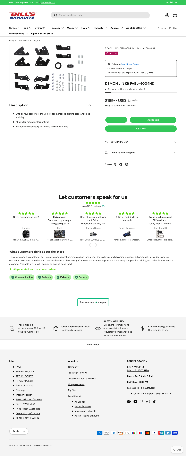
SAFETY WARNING (25, 404)
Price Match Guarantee (28, 408)
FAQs (18, 366)
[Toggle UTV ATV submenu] (47, 28)
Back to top (93, 344)
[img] (93, 202)
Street (13, 27)
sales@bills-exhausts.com (141, 387)
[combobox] (100, 15)
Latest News (74, 395)
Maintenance (16, 33)
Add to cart (153, 120)
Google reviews (76, 384)
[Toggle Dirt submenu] (30, 28)
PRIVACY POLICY (24, 380)
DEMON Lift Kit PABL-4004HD (28, 41)
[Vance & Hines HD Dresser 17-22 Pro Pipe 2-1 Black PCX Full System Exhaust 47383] (126, 234)
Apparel (114, 27)
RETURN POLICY (24, 376)
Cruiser (56, 27)
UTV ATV (40, 27)
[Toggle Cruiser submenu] (62, 28)
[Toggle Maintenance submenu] (26, 33)
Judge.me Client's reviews (82, 378)
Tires (84, 27)
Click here (109, 324)
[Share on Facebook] (121, 164)
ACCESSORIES (134, 27)
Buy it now (141, 128)
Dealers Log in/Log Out (28, 413)
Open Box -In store (42, 33)
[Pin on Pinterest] (126, 164)
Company (73, 366)
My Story (73, 390)
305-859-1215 (163, 393)
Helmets (98, 27)
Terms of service (24, 385)
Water (70, 27)
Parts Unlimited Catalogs (29, 399)
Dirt (26, 27)
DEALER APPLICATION (27, 418)
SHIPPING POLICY (25, 371)
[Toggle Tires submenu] (89, 28)
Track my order (24, 394)
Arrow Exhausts (83, 406)
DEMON (108, 48)
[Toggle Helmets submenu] (106, 28)
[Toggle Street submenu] (19, 28)
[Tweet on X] (115, 164)
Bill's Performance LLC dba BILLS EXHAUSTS (33, 445)
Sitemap (20, 390)
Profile (173, 28)
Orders (162, 28)
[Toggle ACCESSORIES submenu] (144, 28)
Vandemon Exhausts (85, 411)
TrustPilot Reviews (77, 372)
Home (11, 41)
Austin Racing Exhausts (87, 415)
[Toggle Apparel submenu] (121, 28)
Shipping (109, 105)
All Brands (80, 401)
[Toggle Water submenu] (76, 28)
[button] (175, 15)
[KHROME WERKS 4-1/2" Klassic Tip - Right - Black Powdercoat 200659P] (26, 234)
